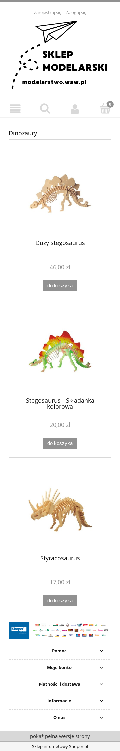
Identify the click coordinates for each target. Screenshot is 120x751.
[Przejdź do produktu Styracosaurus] (60, 511)
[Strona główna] (60, 54)
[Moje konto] (75, 109)
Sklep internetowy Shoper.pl (60, 746)
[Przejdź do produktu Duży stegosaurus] (60, 196)
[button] (15, 109)
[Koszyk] (105, 108)
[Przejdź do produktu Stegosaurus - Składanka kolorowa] (60, 353)
